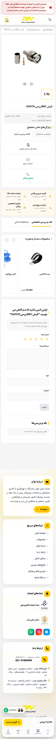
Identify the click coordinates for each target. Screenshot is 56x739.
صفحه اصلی (40, 533)
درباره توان (41, 546)
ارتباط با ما (41, 552)
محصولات (41, 539)
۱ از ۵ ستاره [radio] (47, 339)
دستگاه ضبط (40, 577)
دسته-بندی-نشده (33, 29)
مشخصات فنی (22, 222)
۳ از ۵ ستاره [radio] (36, 339)
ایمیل (46, 390)
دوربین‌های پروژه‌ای (37, 571)
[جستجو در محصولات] (7, 20)
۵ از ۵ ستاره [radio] (25, 339)
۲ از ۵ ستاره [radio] (41, 339)
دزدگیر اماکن (40, 558)
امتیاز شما (45, 334)
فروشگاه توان (47, 29)
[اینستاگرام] (39, 632)
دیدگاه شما (44, 346)
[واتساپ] (31, 632)
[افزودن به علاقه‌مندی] (31, 84)
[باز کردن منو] (50, 20)
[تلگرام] (46, 632)
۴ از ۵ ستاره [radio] (30, 339)
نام (47, 375)
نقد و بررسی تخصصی (42, 222)
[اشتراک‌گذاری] (24, 84)
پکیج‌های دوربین (38, 565)
